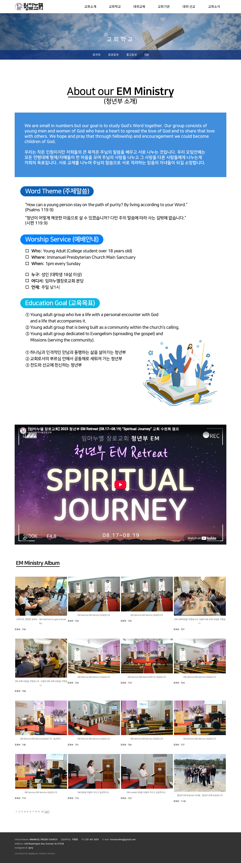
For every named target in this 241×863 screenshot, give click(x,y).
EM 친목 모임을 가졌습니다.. (28, 681)
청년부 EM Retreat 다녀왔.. (189, 795)
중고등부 (131, 54)
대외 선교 (189, 6)
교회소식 (214, 6)
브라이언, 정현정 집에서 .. (27, 619)
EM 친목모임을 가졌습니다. (186, 619)
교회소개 (90, 6)
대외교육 (139, 6)
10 (42, 811)
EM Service (83, 615)
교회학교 (115, 6)
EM (146, 54)
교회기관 (164, 6)
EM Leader (132, 792)
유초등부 (113, 54)
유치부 (97, 54)
